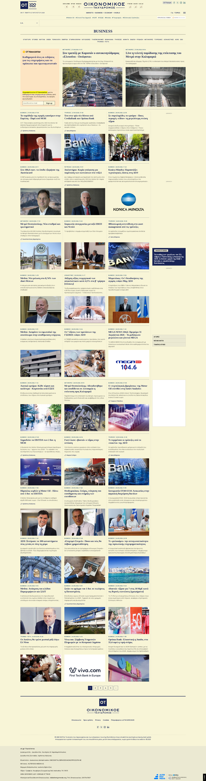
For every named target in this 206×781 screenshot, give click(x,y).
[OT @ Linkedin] (184, 3)
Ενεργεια (65, 39)
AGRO (177, 39)
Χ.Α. (21, 23)
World (117, 13)
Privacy (98, 720)
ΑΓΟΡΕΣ (156, 337)
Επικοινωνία (76, 720)
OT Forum (167, 3)
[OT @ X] (177, 3)
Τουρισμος (158, 39)
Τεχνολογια (56, 39)
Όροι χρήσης (88, 720)
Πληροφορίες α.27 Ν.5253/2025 (122, 720)
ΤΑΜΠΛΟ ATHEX (159, 344)
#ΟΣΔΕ (100, 18)
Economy (108, 13)
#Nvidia (108, 18)
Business (98, 13)
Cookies (106, 720)
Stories (35, 39)
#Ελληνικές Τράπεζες (131, 18)
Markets (89, 13)
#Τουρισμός (116, 18)
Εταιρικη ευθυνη (74, 39)
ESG (181, 39)
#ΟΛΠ (94, 18)
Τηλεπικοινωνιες (98, 39)
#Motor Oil (70, 18)
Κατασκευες (86, 39)
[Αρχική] (28, 5)
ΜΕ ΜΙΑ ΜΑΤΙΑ (159, 341)
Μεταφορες (148, 39)
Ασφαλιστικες (169, 39)
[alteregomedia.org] (159, 779)
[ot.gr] (104, 8)
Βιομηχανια (109, 39)
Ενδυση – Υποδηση (136, 39)
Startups (27, 39)
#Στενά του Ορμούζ (83, 18)
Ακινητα (126, 39)
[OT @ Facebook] (174, 3)
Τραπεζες (118, 39)
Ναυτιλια (42, 39)
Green (48, 39)
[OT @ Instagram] (181, 3)
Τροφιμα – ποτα (103, 42)
